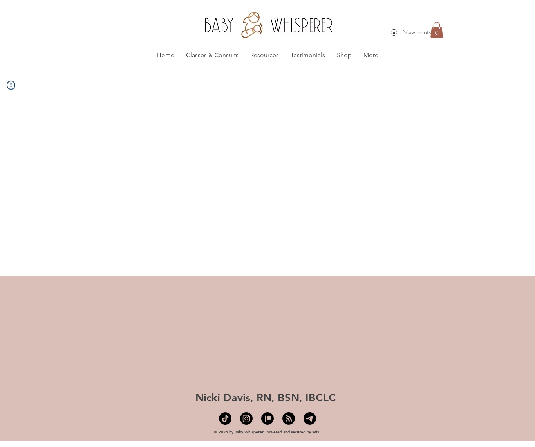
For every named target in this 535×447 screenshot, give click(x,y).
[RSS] (288, 418)
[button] (436, 30)
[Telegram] (310, 418)
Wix (315, 431)
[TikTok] (225, 418)
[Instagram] (246, 418)
